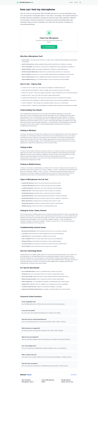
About (71, 2)
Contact (76, 2)
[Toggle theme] (80, 2)
